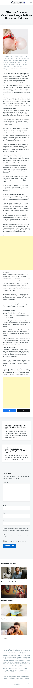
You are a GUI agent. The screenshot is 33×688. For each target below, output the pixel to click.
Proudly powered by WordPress (11, 683)
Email (5, 513)
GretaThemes (16, 684)
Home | (11, 676)
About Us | (16, 676)
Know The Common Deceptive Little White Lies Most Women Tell (15, 427)
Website (5, 521)
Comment (6, 482)
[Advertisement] (16, 253)
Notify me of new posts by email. (15, 541)
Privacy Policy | (20, 678)
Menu (31, 2)
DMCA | (14, 678)
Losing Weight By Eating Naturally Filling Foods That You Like (16, 450)
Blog (6, 423)
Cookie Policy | (8, 678)
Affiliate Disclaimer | (24, 676)
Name (5, 505)
